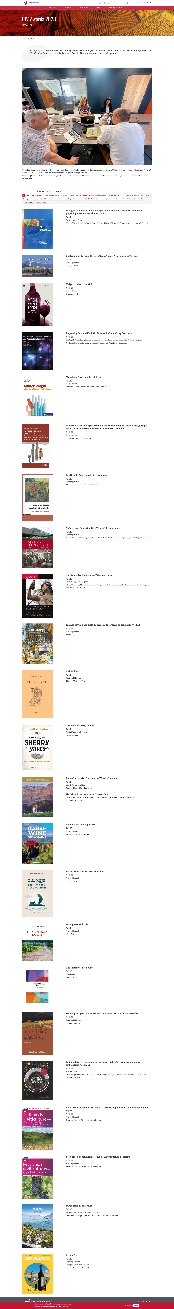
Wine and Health (138, 199)
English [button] (109, 3)
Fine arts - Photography (75, 195)
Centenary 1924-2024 (115, 8)
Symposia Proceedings (73, 199)
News (98, 8)
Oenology (148, 195)
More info (65, 1306)
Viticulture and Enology (101, 199)
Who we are (52, 8)
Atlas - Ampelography (37, 195)
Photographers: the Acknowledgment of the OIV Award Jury (37, 199)
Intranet (122, 3)
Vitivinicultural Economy (114, 199)
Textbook (84, 199)
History (85, 195)
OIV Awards (30, 39)
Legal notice (110, 1302)
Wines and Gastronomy (28, 202)
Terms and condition (121, 1302)
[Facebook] (139, 3)
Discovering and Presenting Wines (52, 195)
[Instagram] (148, 3)
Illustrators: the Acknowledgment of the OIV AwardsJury (102, 195)
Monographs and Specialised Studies (134, 195)
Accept (136, 1305)
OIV (24, 38)
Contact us (131, 3)
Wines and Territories (41, 202)
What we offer (84, 8)
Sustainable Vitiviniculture (59, 199)
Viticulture (90, 199)
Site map (131, 1302)
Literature (120, 195)
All (23, 195)
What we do (68, 8)
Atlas (28, 195)
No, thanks (128, 1305)
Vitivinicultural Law (127, 199)
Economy (65, 195)
